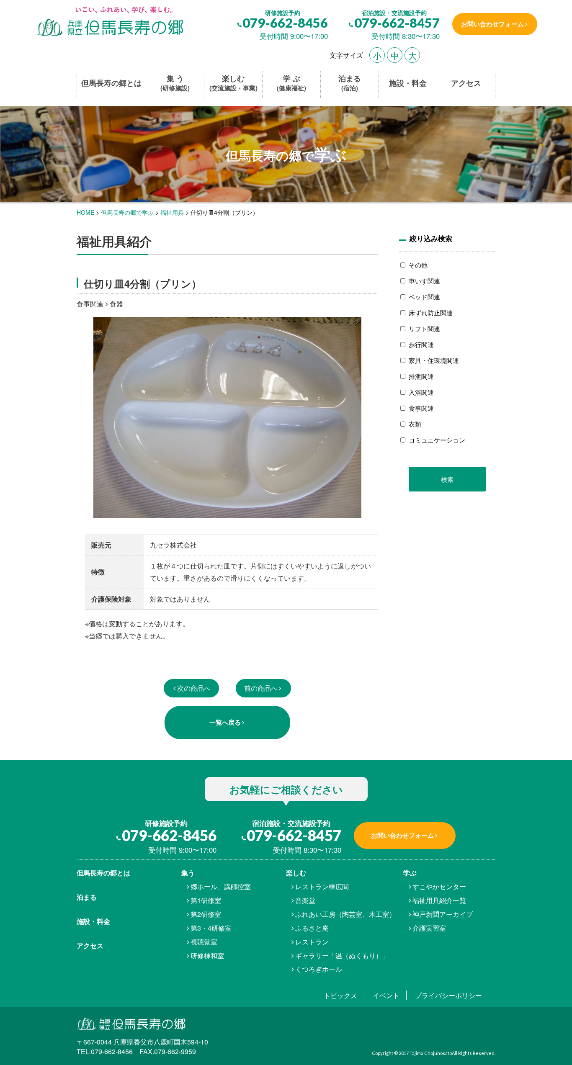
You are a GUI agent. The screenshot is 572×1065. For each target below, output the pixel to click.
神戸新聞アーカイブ (442, 914)
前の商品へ (261, 688)
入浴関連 (421, 392)
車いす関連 (424, 280)
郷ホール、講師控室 (221, 886)
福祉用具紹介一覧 (439, 900)
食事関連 (421, 408)
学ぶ (410, 872)
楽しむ (233, 83)
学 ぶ (291, 83)
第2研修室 (206, 914)
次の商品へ (194, 688)
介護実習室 (429, 928)
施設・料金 (408, 83)
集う (188, 872)
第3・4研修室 (211, 928)
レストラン (312, 942)
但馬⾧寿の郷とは (103, 872)
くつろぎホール (318, 969)
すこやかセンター (439, 886)
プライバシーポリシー (448, 995)
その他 (418, 264)
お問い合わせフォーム (492, 23)
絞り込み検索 (431, 238)
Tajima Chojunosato (431, 1053)
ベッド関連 (424, 296)
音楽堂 (305, 900)
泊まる (349, 83)
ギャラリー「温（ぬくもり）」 (342, 955)
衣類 (415, 423)
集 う (175, 83)
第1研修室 (206, 900)
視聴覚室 (204, 942)
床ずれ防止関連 (431, 312)
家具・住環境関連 (434, 360)
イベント (386, 995)
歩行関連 (421, 344)
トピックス (340, 995)
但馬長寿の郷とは (111, 83)
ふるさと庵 (312, 928)
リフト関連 (424, 328)
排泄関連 (421, 376)
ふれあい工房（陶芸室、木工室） (345, 914)
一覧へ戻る (225, 722)
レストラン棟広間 (322, 886)
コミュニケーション (437, 439)
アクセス (466, 83)
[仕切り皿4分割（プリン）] (109, 22)
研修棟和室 (207, 955)
